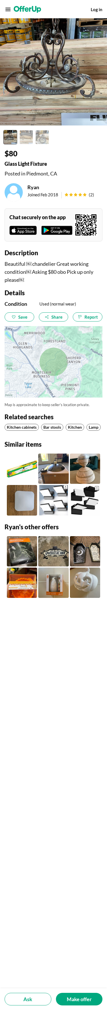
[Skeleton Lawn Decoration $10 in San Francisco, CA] (22, 551)
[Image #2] (26, 137)
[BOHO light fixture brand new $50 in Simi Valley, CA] (85, 469)
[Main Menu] (8, 9)
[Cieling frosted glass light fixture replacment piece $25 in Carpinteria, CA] (22, 500)
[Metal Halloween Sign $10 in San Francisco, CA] (53, 551)
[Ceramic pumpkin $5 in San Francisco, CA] (53, 583)
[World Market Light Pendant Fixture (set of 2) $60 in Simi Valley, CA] (53, 469)
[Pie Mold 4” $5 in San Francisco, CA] (22, 583)
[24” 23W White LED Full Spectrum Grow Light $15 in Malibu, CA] (22, 469)
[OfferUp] (27, 9)
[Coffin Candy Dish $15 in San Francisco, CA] (85, 551)
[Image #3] (42, 137)
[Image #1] (10, 137)
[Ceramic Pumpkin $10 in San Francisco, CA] (85, 583)
